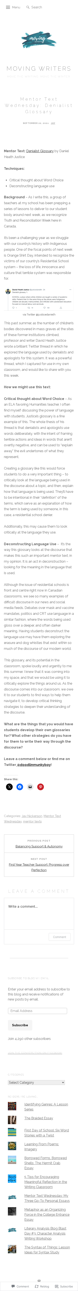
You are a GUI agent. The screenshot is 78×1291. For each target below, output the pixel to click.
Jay (53, 123)
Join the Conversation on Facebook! (35, 1053)
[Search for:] (44, 7)
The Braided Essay (38, 1118)
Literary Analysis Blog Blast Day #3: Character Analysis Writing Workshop (45, 1233)
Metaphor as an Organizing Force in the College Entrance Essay (46, 1215)
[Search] (28, 7)
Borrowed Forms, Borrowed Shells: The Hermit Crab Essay (45, 1163)
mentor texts (32, 821)
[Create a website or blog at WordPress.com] (39, 1281)
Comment (59, 937)
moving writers (39, 68)
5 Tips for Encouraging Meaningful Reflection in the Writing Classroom (45, 1182)
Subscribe (20, 1025)
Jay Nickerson (32, 816)
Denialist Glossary (40, 151)
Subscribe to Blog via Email (28, 978)
